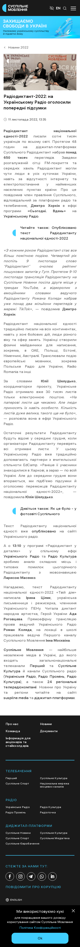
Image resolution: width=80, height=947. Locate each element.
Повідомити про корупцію (33, 887)
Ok (40, 938)
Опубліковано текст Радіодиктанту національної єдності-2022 (48, 233)
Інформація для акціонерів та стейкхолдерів (18, 742)
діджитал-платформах (54, 697)
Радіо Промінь (51, 676)
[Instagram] (20, 876)
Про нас (12, 723)
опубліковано (44, 531)
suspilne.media (16, 697)
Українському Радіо (21, 216)
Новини (46, 723)
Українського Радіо (21, 556)
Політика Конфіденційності (40, 927)
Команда (13, 731)
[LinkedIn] (52, 876)
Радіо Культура (62, 556)
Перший (37, 665)
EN (58, 8)
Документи (49, 731)
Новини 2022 (18, 47)
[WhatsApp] (42, 876)
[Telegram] (31, 876)
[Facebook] (10, 876)
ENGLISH (16, 900)
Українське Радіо (20, 676)
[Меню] (73, 8)
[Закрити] (73, 911)
